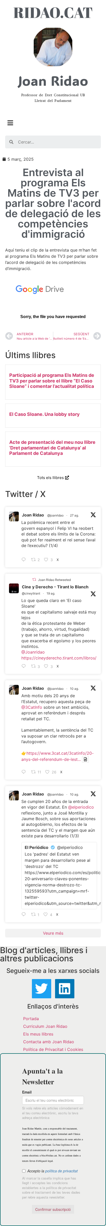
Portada (31, 1018)
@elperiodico (81, 807)
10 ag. (74, 689)
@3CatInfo (31, 707)
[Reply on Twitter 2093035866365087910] (25, 559)
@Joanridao (33, 652)
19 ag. (51, 593)
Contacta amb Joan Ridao (48, 1041)
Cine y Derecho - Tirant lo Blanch (55, 586)
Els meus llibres (38, 1034)
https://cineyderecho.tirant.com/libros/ (58, 657)
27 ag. (74, 515)
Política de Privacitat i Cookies (53, 1049)
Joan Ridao (33, 515)
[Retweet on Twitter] (34, 579)
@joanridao (55, 515)
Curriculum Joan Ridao (45, 1026)
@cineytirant (31, 593)
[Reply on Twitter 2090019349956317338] (25, 666)
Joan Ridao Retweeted (54, 580)
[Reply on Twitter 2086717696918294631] (25, 772)
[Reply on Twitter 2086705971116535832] (25, 914)
